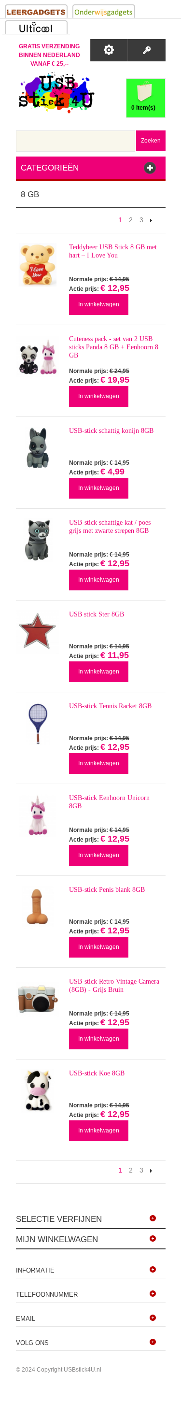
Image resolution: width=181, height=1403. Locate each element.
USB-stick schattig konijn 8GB (111, 430)
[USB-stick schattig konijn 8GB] (37, 448)
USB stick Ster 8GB (96, 614)
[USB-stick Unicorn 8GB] (37, 815)
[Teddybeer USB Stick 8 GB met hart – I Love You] (37, 264)
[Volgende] (151, 220)
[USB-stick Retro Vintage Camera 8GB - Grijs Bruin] (37, 999)
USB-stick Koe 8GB (97, 1073)
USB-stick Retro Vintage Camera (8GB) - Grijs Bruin (114, 985)
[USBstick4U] (55, 93)
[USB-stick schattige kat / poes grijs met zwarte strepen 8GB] (37, 540)
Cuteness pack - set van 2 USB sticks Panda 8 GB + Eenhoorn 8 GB (113, 347)
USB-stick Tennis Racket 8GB (110, 706)
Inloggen (146, 50)
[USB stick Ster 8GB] (37, 632)
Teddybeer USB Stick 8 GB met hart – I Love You (113, 251)
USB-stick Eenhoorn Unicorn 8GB (109, 802)
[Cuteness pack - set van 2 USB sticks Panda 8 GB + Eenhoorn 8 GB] (37, 356)
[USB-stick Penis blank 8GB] (37, 907)
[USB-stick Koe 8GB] (37, 1091)
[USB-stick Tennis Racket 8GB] (37, 723)
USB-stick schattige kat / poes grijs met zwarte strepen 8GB (110, 526)
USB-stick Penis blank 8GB (107, 889)
